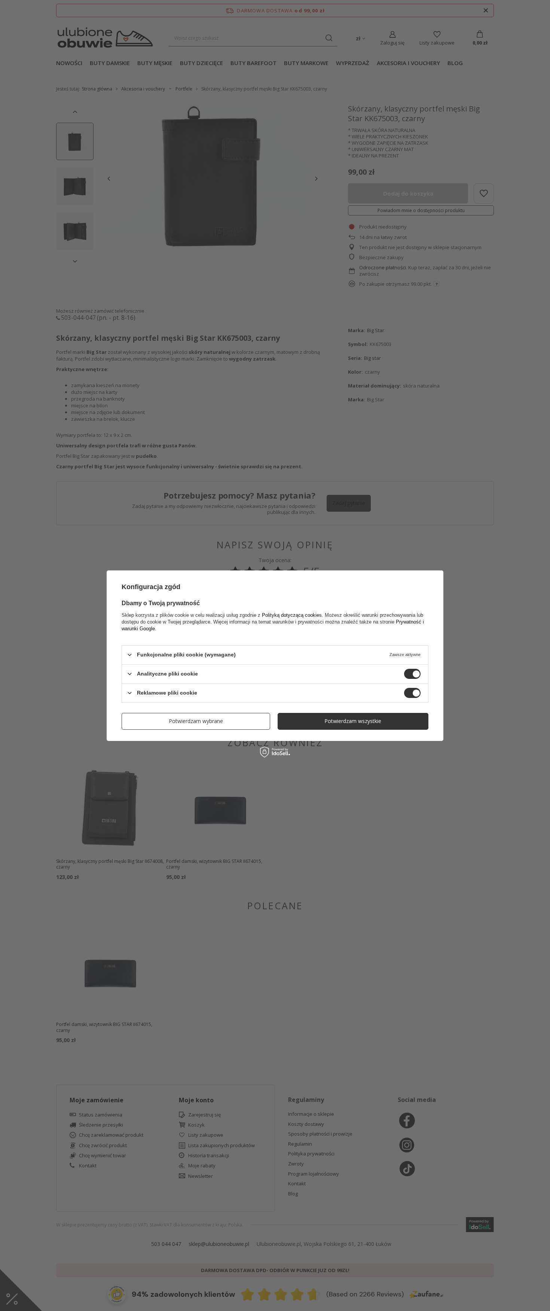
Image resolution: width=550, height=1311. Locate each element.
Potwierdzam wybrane (196, 721)
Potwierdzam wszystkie (352, 721)
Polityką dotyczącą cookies (292, 615)
